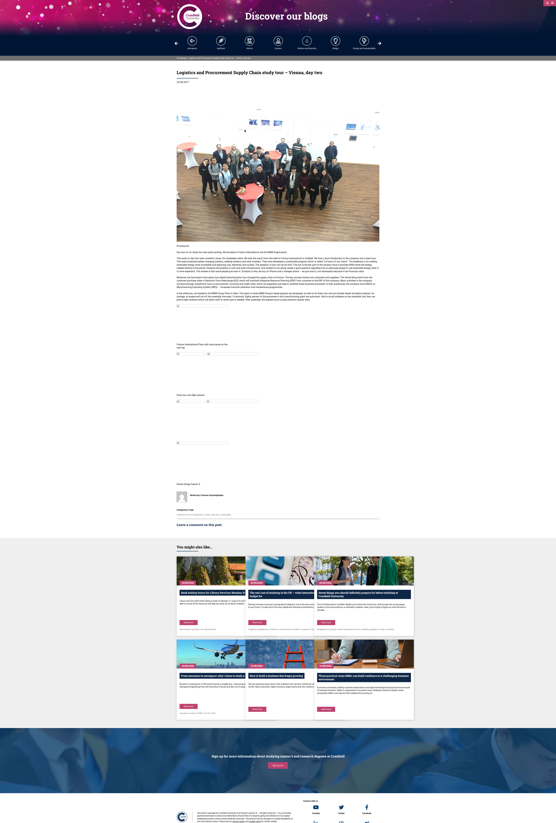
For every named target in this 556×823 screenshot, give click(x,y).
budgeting (252, 629)
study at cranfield (386, 629)
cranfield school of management (190, 515)
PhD (213, 713)
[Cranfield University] (190, 4)
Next (379, 43)
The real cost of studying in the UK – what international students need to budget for (294, 594)
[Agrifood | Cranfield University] (221, 41)
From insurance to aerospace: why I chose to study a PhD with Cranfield (225, 676)
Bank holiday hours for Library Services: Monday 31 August (217, 592)
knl (202, 629)
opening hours (210, 629)
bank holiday (185, 629)
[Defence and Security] (307, 41)
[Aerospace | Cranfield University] (192, 41)
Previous (176, 43)
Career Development (346, 629)
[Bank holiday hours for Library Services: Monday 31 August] (226, 570)
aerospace (184, 713)
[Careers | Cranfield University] (278, 41)
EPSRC (200, 713)
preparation (373, 629)
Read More (188, 622)
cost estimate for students (289, 629)
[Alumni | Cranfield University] (249, 41)
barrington (195, 629)
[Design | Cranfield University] (335, 41)
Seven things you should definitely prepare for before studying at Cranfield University (358, 594)
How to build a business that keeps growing (276, 676)
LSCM (206, 515)
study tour (215, 515)
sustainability (225, 515)
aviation (193, 713)
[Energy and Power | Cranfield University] (364, 41)
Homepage (181, 58)
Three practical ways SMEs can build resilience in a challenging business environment (364, 677)
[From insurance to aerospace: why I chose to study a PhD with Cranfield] (226, 654)
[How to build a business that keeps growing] (295, 654)
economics (305, 629)
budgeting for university (267, 629)
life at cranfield (361, 629)
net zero (207, 713)
